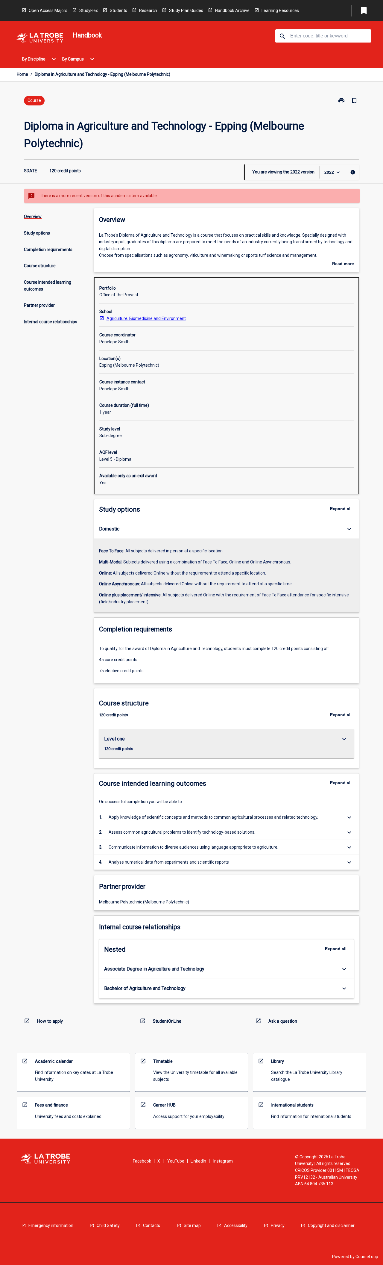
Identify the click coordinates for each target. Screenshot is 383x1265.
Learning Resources (280, 10)
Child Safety (108, 1225)
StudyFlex (88, 10)
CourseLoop (366, 1256)
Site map (192, 1225)
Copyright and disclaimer (331, 1225)
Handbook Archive (232, 10)
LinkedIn (198, 1161)
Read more (343, 264)
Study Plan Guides (186, 10)
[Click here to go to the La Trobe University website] (39, 38)
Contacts (151, 1225)
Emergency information (50, 1225)
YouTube (175, 1161)
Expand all (341, 508)
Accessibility (235, 1225)
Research (148, 10)
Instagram (223, 1161)
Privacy (278, 1225)
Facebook (142, 1161)
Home (22, 74)
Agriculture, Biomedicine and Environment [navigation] (146, 318)
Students (118, 10)
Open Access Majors (48, 10)
